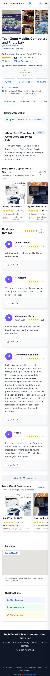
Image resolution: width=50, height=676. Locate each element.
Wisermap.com (30, 675)
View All (42, 172)
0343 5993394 (11, 87)
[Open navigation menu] (46, 4)
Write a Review (21, 61)
